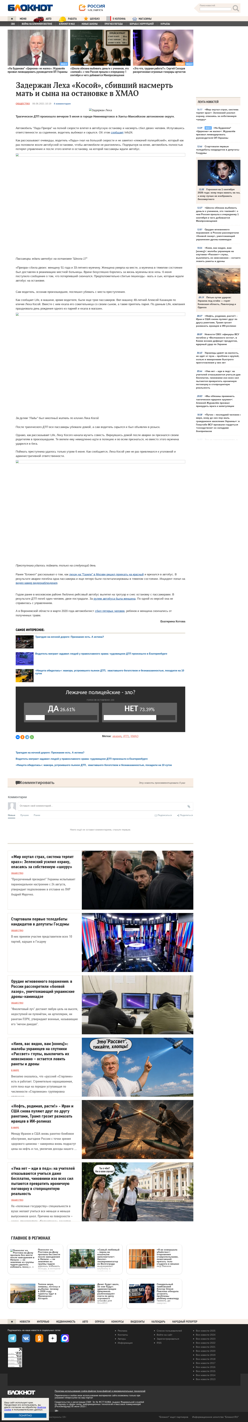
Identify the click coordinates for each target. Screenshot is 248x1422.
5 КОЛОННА (119, 19)
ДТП (126, 736)
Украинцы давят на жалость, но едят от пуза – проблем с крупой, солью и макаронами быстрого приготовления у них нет (217, 357)
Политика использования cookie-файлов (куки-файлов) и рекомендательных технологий (100, 1391)
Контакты (123, 1334)
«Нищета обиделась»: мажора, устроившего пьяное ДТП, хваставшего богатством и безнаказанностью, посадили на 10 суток (94, 765)
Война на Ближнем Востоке (37, 23)
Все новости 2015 (205, 1371)
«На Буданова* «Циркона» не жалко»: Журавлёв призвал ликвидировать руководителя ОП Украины (215, 133)
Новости (25, 1321)
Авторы (122, 1338)
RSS (159, 1342)
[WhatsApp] (32, 737)
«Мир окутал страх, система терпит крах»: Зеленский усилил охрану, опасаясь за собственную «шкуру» (217, 114)
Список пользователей (169, 1330)
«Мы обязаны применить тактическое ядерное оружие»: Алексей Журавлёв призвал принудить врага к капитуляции (215, 401)
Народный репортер (184, 1321)
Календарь (158, 1321)
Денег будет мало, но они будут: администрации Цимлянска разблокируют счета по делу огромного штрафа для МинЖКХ (108, 1293)
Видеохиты (138, 1321)
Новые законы (90, 23)
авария (116, 736)
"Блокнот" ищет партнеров (173, 1417)
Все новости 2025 (205, 1330)
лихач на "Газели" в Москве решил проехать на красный (106, 574)
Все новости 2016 (205, 1367)
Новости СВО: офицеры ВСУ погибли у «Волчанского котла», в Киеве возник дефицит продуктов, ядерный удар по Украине (217, 339)
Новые (11, 815)
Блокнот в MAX (67, 23)
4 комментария (62, 103)
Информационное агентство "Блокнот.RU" (215, 1417)
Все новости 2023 (205, 1338)
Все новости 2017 (205, 1363)
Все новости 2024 (205, 1334)
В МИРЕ (15, 1070)
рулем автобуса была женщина (114, 598)
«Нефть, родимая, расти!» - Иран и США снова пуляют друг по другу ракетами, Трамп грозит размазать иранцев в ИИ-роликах (217, 321)
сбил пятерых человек (110, 611)
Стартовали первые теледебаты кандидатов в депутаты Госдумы (217, 149)
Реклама (122, 1330)
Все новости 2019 (205, 1355)
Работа (72, 19)
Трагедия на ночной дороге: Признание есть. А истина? (69, 636)
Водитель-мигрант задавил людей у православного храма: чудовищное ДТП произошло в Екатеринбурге (101, 653)
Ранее (37, 815)
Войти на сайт (164, 1334)
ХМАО (134, 736)
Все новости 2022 (205, 1342)
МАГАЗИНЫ (145, 19)
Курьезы (165, 23)
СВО (13, 23)
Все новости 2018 (205, 1359)
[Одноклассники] (22, 737)
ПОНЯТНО (25, 1415)
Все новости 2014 (205, 1375)
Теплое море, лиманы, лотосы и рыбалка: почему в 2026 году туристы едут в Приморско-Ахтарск (49, 1291)
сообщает (117, 132)
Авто (85, 1321)
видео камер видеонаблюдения (36, 583)
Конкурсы (117, 1321)
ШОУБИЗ (95, 19)
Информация (125, 1342)
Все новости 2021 (205, 1347)
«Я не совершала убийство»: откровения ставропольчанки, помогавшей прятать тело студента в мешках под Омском (168, 1257)
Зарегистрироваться (168, 1338)
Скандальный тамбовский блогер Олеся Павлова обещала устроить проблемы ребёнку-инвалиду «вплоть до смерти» (168, 1293)
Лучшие (24, 815)
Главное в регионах (30, 1238)
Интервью (43, 1321)
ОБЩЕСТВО (23, 103)
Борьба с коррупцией (142, 23)
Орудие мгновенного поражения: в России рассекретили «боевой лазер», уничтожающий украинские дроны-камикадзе (217, 234)
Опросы (99, 1321)
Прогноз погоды (114, 23)
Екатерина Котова (172, 621)
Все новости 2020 (205, 1351)
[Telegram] (27, 737)
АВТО (48, 19)
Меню (23, 19)
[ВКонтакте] (18, 737)
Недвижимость (65, 1321)
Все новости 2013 (205, 1379)
